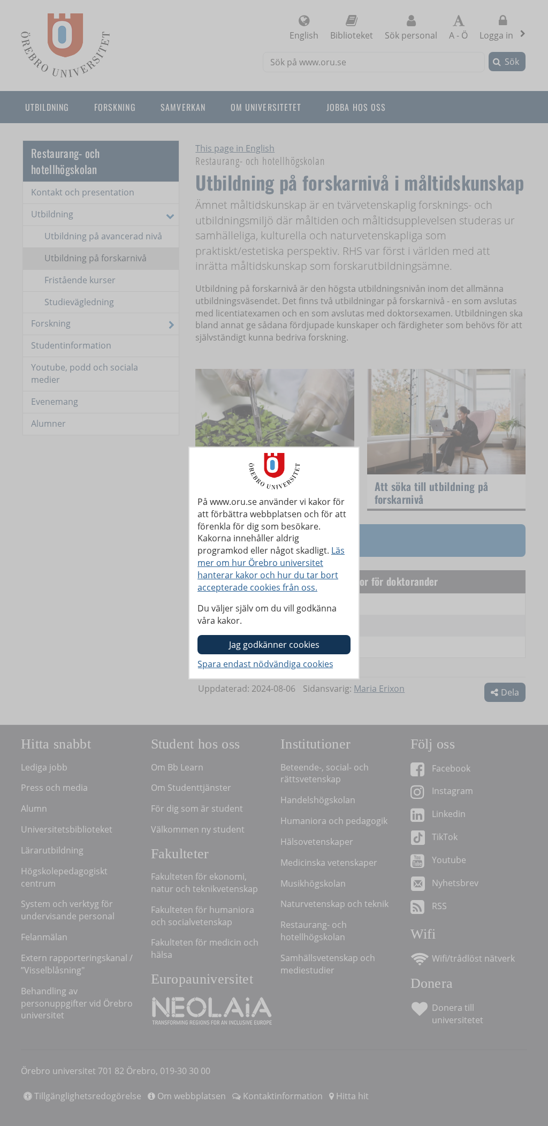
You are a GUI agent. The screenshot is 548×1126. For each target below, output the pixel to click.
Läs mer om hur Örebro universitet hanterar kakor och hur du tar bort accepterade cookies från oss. (271, 569)
